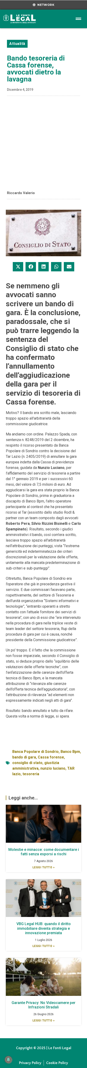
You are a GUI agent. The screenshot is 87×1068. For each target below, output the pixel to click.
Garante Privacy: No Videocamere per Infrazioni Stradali (43, 1005)
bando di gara (24, 757)
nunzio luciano (52, 768)
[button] (18, 266)
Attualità (17, 43)
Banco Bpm (70, 751)
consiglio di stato (27, 763)
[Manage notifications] (8, 1059)
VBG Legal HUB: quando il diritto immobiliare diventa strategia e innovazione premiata (43, 928)
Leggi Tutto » (43, 867)
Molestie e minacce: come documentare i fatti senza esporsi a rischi (43, 851)
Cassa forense (51, 757)
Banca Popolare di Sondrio (35, 751)
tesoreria (31, 774)
